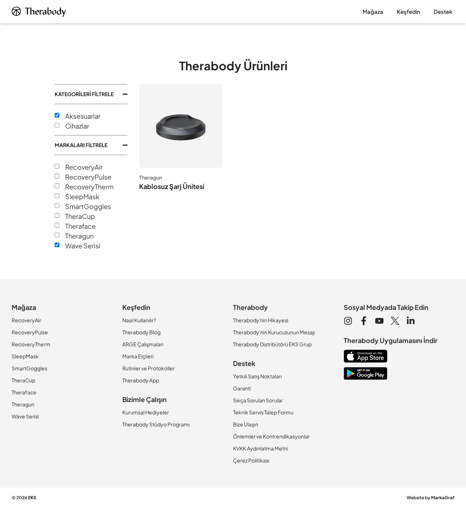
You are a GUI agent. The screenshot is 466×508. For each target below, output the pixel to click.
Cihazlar (77, 126)
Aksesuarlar (82, 116)
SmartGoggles (88, 206)
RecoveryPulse (88, 177)
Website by (430, 497)
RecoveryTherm (89, 187)
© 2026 (24, 497)
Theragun (79, 236)
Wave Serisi (82, 246)
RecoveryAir (84, 167)
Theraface (80, 226)
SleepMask (82, 196)
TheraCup (80, 216)
